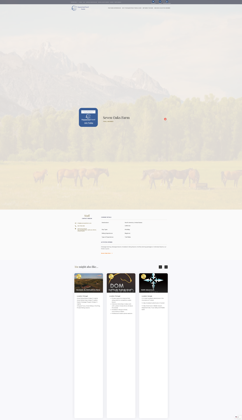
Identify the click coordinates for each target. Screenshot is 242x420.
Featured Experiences (114, 8)
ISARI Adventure (147, 290)
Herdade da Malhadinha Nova (88, 290)
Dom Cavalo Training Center (120, 290)
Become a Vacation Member (162, 8)
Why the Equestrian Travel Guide (131, 8)
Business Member (167, 3)
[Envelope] (165, 119)
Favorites (153, 3)
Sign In (160, 3)
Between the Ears (148, 8)
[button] (160, 267)
